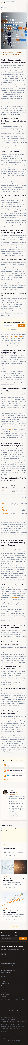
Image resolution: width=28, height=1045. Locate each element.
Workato (11, 429)
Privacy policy (13, 329)
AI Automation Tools (6, 972)
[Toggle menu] (26, 2)
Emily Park (12, 792)
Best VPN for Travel (18, 1028)
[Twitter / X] (2, 954)
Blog (6, 7)
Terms (13, 1040)
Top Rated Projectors (16, 1030)
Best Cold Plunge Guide (6, 1026)
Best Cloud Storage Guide (19, 1024)
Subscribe (21, 325)
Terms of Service (5, 994)
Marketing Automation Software (9, 965)
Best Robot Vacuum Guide (7, 1028)
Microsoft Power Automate (14, 336)
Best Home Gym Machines (18, 1026)
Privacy (9, 1040)
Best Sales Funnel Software (7, 1023)
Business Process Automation (8, 970)
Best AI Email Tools (18, 1023)
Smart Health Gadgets (6, 1030)
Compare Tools (5, 983)
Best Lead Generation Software (8, 1019)
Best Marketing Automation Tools (8, 1021)
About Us (3, 981)
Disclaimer (3, 996)
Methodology (4, 979)
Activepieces (9, 282)
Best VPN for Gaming (5, 1031)
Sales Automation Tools (6, 968)
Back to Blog (15, 926)
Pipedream (15, 597)
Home (2, 7)
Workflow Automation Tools (8, 963)
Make (16, 180)
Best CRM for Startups (21, 1021)
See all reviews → (7, 779)
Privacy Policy (4, 992)
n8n (2, 282)
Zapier (10, 180)
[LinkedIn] (20, 794)
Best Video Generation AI (6, 1024)
